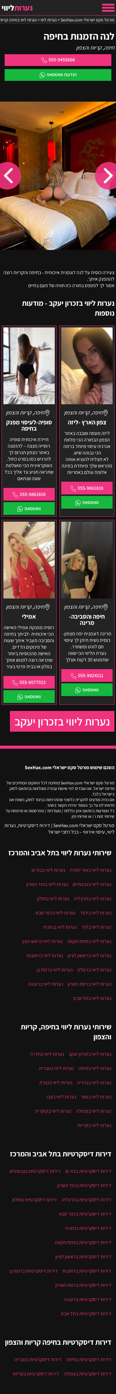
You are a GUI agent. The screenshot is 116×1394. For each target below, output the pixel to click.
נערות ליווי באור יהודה (90, 870)
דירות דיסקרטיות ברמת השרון (83, 1285)
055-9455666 (62, 59)
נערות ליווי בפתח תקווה (89, 941)
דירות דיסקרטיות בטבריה (38, 1359)
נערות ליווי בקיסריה (53, 1111)
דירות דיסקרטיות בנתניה (88, 1228)
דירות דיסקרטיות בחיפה (88, 1359)
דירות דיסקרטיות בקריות (36, 1373)
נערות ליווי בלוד (96, 927)
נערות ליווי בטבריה (56, 1068)
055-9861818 (90, 488)
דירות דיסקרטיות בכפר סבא (85, 1214)
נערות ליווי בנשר (96, 1097)
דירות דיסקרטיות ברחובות (86, 1271)
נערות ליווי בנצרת (55, 1082)
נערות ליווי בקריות (94, 1125)
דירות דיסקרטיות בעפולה (87, 1373)
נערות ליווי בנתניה (60, 927)
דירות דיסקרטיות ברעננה (87, 1299)
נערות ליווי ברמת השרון (89, 984)
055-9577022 (32, 682)
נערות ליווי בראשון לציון (89, 955)
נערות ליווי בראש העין (42, 941)
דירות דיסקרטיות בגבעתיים (35, 1171)
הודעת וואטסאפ (62, 74)
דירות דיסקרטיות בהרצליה (86, 1199)
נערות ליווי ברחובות (45, 955)
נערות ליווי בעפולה (93, 1111)
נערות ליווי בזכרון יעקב (62, 721)
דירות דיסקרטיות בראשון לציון (83, 1256)
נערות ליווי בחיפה (95, 1068)
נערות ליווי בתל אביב (92, 998)
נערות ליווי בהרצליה (92, 898)
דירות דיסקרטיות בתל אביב (85, 1313)
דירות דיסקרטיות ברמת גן (34, 1271)
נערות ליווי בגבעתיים (92, 884)
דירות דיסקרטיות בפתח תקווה (83, 1242)
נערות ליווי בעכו (61, 1097)
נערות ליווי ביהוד (95, 913)
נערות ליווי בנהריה (94, 1082)
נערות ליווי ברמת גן (55, 970)
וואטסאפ (90, 502)
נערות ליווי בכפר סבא (55, 913)
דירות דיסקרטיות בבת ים (88, 1171)
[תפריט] (108, 7)
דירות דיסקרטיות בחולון (34, 1199)
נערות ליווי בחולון (53, 898)
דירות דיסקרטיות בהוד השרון (84, 1185)
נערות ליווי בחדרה (47, 1054)
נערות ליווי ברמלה (94, 970)
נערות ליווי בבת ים (48, 870)
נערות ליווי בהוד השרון (47, 884)
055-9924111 (90, 675)
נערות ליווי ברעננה (45, 984)
